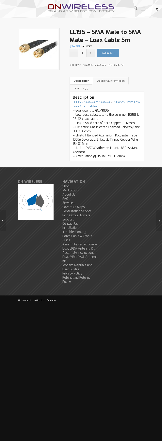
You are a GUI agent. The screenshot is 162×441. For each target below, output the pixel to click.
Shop (66, 186)
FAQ (65, 199)
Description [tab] (81, 80)
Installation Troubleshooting (74, 230)
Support (68, 219)
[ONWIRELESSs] (81, 9)
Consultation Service (77, 211)
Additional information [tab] (111, 80)
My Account (70, 190)
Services (68, 203)
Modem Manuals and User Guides (77, 267)
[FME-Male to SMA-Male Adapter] (159, 220)
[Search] (134, 9)
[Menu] (143, 9)
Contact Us (70, 223)
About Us (68, 194)
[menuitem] (134, 9)
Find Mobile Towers (76, 215)
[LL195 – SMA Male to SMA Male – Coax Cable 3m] (3, 220)
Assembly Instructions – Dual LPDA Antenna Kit (79, 246)
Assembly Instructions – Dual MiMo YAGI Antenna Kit (80, 257)
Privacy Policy (72, 273)
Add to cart (108, 52)
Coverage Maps (73, 207)
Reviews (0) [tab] (81, 88)
